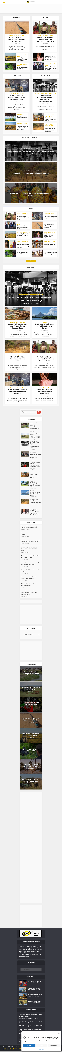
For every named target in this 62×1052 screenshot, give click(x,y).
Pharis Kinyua (35, 303)
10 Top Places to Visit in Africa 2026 (22, 67)
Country (44, 322)
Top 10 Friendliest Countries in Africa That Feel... (35, 466)
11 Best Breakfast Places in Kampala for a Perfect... (50, 217)
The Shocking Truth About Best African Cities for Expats (44, 326)
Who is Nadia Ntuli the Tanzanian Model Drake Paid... (34, 513)
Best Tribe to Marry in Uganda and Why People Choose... (23, 218)
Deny (41, 1045)
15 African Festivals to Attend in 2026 (49, 245)
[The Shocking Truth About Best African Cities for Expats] (25, 492)
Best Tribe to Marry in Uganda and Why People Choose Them (45, 39)
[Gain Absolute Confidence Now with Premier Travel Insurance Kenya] (31, 288)
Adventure (12, 35)
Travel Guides (52, 93)
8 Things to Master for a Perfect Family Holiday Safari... (22, 128)
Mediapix (20, 1047)
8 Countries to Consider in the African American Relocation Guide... (31, 194)
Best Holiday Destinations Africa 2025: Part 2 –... (22, 59)
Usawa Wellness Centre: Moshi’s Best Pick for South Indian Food (30, 563)
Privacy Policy (41, 1049)
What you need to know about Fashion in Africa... (34, 982)
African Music (48, 55)
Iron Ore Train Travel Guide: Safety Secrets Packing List (16, 39)
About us (9, 1048)
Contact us (14, 1048)
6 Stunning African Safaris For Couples (35, 436)
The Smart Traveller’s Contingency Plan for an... (34, 428)
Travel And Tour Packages (41, 93)
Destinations (12, 93)
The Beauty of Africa (47, 35)
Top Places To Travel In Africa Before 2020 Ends (34, 988)
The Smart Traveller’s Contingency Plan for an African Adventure (30, 526)
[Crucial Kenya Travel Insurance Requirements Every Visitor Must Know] (25, 454)
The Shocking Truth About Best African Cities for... (35, 494)
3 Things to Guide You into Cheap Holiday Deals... (31, 781)
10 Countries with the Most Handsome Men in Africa (50, 68)
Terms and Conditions (8, 1049)
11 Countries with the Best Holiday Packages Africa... (50, 253)
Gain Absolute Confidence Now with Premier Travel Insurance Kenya (45, 99)
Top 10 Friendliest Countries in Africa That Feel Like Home (30, 556)
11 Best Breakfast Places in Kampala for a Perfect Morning (16, 98)
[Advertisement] (31, 8)
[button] (59, 1033)
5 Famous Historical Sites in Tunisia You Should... (35, 995)
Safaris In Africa (20, 35)
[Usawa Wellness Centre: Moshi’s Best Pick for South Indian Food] (25, 474)
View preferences (54, 1045)
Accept (29, 1045)
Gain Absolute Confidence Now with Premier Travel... (35, 446)
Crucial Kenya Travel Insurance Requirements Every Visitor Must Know (29, 548)
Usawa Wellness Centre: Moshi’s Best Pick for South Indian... (17, 326)
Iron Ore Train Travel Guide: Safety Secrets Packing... (49, 226)
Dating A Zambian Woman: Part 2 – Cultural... (48, 237)
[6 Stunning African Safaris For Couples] (25, 435)
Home (4, 1048)
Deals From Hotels (49, 115)
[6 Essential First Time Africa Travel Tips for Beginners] (25, 501)
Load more (31, 261)
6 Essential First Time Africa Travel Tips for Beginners (50, 130)
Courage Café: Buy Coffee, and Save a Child (35, 485)
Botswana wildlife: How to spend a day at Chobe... (34, 1002)
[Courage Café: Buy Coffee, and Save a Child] (25, 483)
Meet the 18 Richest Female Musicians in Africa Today (50, 58)
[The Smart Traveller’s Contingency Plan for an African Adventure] (25, 425)
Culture (39, 35)
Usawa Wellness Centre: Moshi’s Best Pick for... (50, 119)
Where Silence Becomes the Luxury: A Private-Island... (22, 117)
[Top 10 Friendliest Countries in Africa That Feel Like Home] (25, 464)
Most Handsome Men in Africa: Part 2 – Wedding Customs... (23, 246)
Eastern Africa (20, 93)
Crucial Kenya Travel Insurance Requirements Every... (35, 457)
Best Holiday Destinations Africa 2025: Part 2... (31, 734)
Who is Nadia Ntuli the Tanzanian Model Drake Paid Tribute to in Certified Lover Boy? (29, 592)
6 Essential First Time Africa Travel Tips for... (35, 504)
